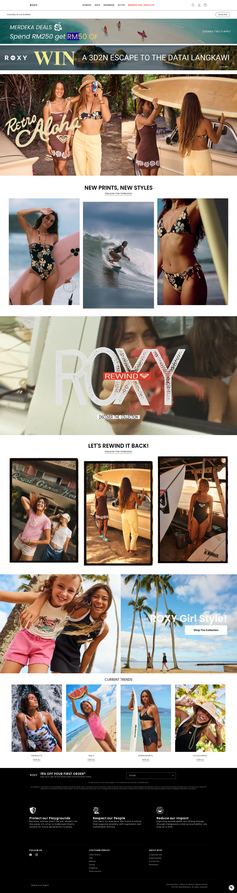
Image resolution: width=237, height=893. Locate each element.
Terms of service (187, 884)
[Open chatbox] (231, 887)
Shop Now (222, 14)
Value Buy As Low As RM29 (18, 14)
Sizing (92, 864)
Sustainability (155, 858)
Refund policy (201, 884)
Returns (92, 861)
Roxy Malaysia (185, 887)
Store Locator (95, 871)
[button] (87, 5)
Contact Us (154, 861)
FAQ (91, 858)
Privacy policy (172, 884)
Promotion (153, 864)
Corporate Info (155, 855)
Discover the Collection (118, 193)
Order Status (95, 855)
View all (36, 759)
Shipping (93, 868)
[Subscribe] (173, 775)
